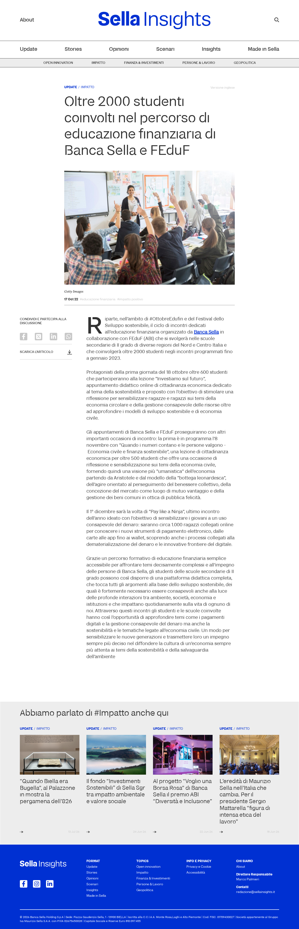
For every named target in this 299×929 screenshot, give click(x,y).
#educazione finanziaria (97, 299)
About (27, 20)
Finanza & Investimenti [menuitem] (144, 63)
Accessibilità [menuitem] (195, 873)
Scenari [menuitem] (165, 49)
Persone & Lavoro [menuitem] (198, 63)
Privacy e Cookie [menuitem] (198, 867)
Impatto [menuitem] (98, 63)
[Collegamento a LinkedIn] (49, 884)
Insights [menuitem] (211, 49)
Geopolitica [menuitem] (245, 63)
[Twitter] (38, 336)
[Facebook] (23, 336)
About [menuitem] (240, 867)
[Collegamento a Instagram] (36, 884)
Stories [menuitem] (73, 49)
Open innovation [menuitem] (58, 63)
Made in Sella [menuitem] (263, 49)
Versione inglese (222, 88)
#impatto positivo (130, 299)
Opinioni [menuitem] (119, 49)
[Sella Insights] (154, 20)
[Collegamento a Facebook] (23, 884)
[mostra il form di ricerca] (276, 20)
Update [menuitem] (28, 49)
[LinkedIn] (53, 336)
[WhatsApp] (68, 336)
